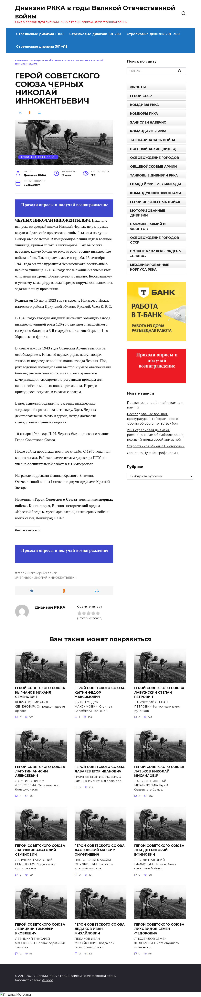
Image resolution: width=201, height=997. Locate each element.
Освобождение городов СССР (154, 240)
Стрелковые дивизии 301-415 (41, 46)
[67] (64, 560)
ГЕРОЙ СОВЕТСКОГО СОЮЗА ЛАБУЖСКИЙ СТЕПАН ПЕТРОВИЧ (159, 692)
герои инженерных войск (37, 573)
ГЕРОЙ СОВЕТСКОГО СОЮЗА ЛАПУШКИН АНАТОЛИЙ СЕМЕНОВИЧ (40, 850)
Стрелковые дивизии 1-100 (39, 34)
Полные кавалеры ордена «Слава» (155, 253)
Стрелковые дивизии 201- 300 (153, 34)
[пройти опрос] (64, 214)
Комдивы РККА (144, 105)
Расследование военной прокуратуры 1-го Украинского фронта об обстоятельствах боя (152, 418)
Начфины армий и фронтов (148, 226)
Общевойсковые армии (153, 166)
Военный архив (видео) (153, 149)
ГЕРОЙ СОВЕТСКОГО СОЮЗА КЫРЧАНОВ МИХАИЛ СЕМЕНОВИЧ (40, 692)
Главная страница (28, 60)
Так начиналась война (152, 140)
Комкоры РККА (144, 114)
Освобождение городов (154, 158)
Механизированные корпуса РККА (149, 267)
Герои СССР (141, 96)
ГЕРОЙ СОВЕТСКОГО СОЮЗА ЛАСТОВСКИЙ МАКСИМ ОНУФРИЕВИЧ (100, 850)
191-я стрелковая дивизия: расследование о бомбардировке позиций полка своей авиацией (155, 434)
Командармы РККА (148, 131)
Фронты (138, 87)
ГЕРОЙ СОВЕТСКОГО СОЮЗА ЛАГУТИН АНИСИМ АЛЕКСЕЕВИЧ (40, 771)
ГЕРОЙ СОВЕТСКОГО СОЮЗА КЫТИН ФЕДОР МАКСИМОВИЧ (100, 692)
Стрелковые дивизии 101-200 (95, 34)
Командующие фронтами (155, 193)
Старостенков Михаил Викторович (156, 446)
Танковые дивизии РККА (154, 175)
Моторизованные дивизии (147, 213)
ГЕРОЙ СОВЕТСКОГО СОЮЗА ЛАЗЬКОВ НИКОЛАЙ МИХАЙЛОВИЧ (159, 771)
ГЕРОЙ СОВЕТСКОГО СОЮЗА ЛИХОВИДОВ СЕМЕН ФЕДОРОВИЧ (159, 928)
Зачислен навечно (148, 122)
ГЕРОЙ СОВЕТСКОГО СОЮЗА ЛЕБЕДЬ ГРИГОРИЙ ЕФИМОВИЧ (159, 850)
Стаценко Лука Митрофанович (152, 453)
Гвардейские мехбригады (155, 184)
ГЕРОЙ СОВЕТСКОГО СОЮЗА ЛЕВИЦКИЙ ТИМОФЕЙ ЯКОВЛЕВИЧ (40, 928)
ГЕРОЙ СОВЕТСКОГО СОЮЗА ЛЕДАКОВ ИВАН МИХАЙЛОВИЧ (100, 928)
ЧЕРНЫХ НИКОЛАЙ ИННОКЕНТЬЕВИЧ (47, 577)
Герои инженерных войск (38, 157)
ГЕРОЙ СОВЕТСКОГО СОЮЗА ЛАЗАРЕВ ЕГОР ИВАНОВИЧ (100, 769)
